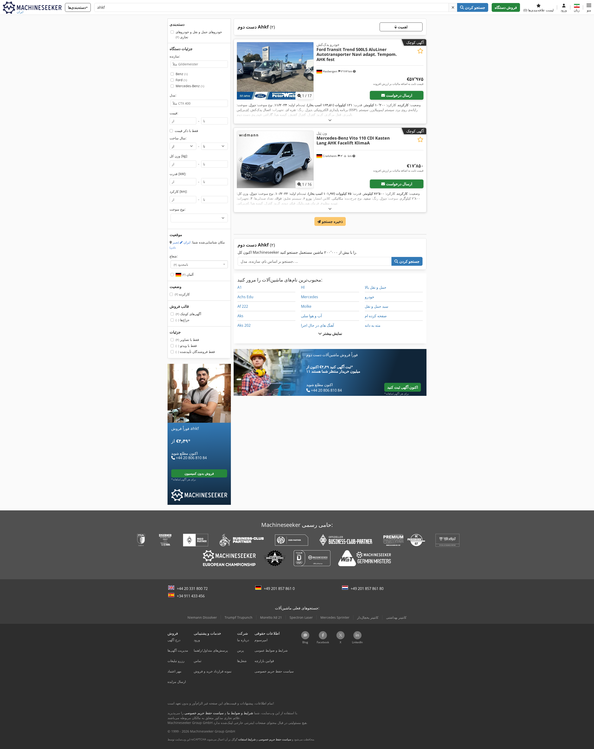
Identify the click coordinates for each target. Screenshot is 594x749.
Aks (240, 315)
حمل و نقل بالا (375, 287)
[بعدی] (309, 71)
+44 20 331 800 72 (192, 588)
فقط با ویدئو (186, 345)
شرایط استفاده (247, 739)
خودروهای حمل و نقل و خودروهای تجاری (199, 34)
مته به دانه (373, 325)
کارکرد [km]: (178, 191)
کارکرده (182, 294)
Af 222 (242, 306)
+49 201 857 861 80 (367, 588)
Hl (303, 287)
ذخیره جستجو (331, 221)
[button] (589, 7)
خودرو (369, 296)
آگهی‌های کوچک (188, 314)
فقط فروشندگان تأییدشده (195, 351)
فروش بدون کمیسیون (199, 473)
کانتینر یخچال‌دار (367, 617)
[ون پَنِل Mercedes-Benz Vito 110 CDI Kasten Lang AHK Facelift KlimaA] (275, 159)
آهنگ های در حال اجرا (317, 325)
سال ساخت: (178, 138)
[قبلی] (240, 71)
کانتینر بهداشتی (396, 617)
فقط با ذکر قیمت (186, 130)
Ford (181, 80)
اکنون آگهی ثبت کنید (402, 387)
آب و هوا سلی (311, 315)
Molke (306, 306)
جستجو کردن (474, 7)
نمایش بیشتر (332, 333)
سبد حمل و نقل (376, 306)
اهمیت (402, 26)
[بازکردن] (330, 120)
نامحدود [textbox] (181, 264)
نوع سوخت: (178, 209)
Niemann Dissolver (202, 617)
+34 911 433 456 (191, 596)
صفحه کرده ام (376, 315)
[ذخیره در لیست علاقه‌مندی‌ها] (420, 51)
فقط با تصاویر (187, 339)
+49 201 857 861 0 (279, 588)
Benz (182, 74)
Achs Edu (245, 296)
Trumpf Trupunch (238, 617)
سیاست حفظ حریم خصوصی (274, 739)
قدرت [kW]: (178, 174)
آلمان (187, 274)
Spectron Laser (301, 617)
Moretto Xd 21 (271, 617)
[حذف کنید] (453, 7)
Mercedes (309, 296)
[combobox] (199, 264)
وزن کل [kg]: (179, 156)
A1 (239, 287)
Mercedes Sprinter (334, 617)
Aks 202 (244, 325)
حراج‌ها (183, 320)
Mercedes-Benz (190, 86)
